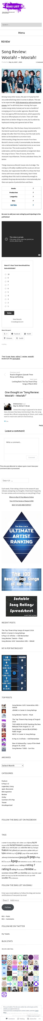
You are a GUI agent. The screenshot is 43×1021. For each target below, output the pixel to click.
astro (18, 842)
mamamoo (23, 861)
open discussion (7, 789)
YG (10, 878)
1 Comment (39, 62)
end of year (13, 847)
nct (34, 861)
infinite (9, 853)
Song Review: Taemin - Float (22, 715)
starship (24, 873)
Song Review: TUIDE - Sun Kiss (23, 748)
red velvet (21, 869)
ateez (21, 842)
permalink (16, 359)
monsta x (29, 861)
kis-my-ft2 (8, 861)
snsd (19, 873)
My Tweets (6, 934)
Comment (31, 457)
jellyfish (36, 853)
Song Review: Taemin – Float (12, 638)
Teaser (4, 802)
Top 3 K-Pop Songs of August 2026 (22, 501)
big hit (34, 842)
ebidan (7, 847)
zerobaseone (14, 878)
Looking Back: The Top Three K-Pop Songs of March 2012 (24, 381)
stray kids (34, 873)
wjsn (31, 875)
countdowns (35, 845)
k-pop (8, 356)
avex (25, 842)
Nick (20, 62)
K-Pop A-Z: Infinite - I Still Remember (25, 739)
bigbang (29, 842)
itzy (13, 853)
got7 (36, 850)
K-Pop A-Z (5, 784)
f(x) (32, 847)
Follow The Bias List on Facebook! (19, 820)
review (24, 356)
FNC (10, 850)
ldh (19, 861)
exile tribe (24, 847)
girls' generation (22, 850)
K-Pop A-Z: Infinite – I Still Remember (15, 636)
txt (28, 875)
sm (15, 872)
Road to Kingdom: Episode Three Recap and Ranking (21, 374)
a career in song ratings (9, 842)
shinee (11, 873)
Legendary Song (8, 786)
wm (33, 875)
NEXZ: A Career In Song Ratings (13, 633)
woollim (5, 878)
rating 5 (17, 865)
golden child (31, 850)
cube (3, 847)
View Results (17, 319)
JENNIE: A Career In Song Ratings (24, 710)
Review (5, 41)
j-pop (19, 853)
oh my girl (4, 865)
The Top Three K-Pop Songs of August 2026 (18, 630)
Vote (9, 313)
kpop (13, 356)
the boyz (8, 875)
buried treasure (16, 845)
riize (35, 869)
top (12, 875)
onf (8, 865)
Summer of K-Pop (8, 800)
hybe (4, 853)
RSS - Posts (6, 916)
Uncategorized (7, 805)
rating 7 (18, 356)
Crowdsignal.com (17, 322)
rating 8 (6, 869)
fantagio (35, 847)
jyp (25, 857)
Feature (4, 781)
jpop (22, 857)
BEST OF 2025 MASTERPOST (21, 505)
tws (26, 875)
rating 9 (14, 869)
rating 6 (23, 865)
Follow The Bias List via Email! (17, 885)
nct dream (38, 861)
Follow (8, 907)
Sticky (4, 797)
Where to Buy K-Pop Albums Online (21, 497)
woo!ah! (31, 356)
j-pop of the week (27, 853)
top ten (15, 875)
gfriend (14, 850)
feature (5, 850)
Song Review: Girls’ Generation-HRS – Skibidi (18, 641)
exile (19, 847)
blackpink (4, 845)
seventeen (5, 873)
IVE (15, 853)
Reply (41, 425)
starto (29, 873)
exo (29, 847)
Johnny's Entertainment (10, 857)
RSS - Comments (8, 919)
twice (23, 875)
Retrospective (7, 792)
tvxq (19, 875)
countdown (27, 845)
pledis (12, 865)
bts (8, 845)
